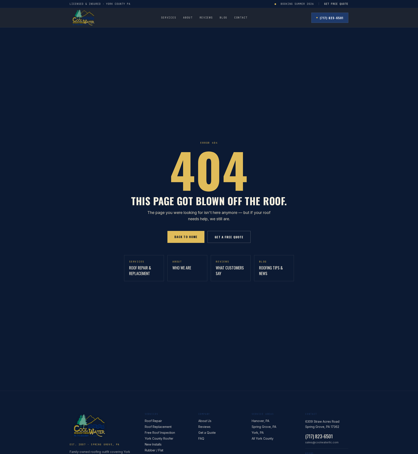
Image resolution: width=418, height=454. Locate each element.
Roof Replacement (158, 427)
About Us (204, 421)
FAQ (201, 438)
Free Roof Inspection (160, 432)
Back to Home (185, 236)
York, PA (258, 432)
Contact (241, 17)
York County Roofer (159, 438)
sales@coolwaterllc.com (322, 442)
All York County (262, 438)
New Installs (153, 444)
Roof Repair (153, 421)
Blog (223, 17)
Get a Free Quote (229, 237)
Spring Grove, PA (264, 427)
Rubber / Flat (154, 450)
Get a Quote (207, 432)
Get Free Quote (336, 4)
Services (168, 17)
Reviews (206, 17)
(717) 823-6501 (331, 17)
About (187, 17)
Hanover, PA (260, 421)
